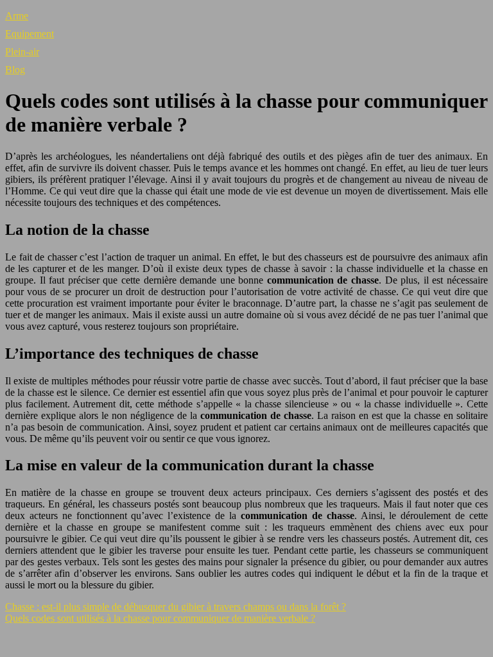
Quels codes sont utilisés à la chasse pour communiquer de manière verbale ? (160, 618)
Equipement (29, 33)
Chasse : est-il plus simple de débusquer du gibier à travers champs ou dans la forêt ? (175, 606)
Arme (16, 15)
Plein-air (22, 51)
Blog (15, 69)
